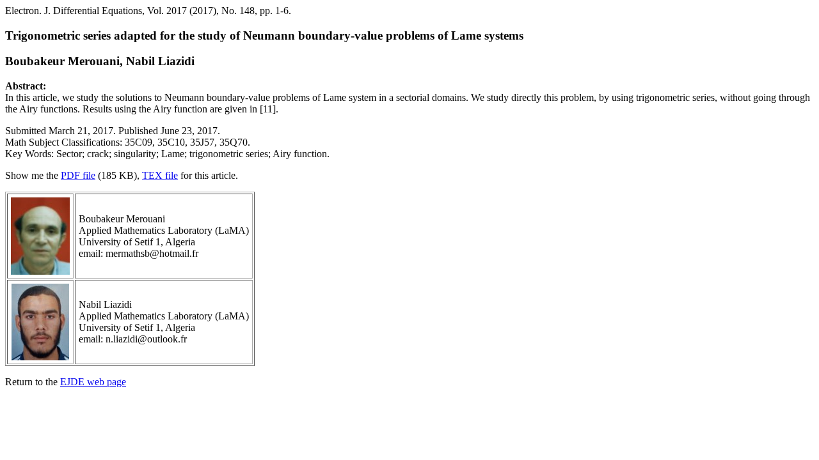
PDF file (78, 175)
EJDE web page (93, 381)
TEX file (160, 175)
